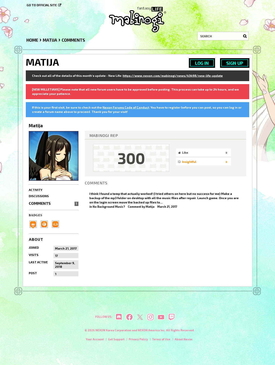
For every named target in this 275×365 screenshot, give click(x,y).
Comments (53, 203)
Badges (35, 215)
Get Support (116, 339)
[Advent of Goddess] (34, 224)
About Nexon (183, 339)
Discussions (39, 196)
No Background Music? (109, 206)
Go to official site (42, 5)
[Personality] (56, 224)
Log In (202, 63)
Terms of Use (161, 339)
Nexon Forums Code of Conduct (125, 107)
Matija (150, 206)
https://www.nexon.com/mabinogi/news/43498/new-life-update (173, 75)
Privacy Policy (138, 339)
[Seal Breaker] (45, 224)
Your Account (95, 339)
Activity (35, 190)
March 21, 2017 (167, 206)
